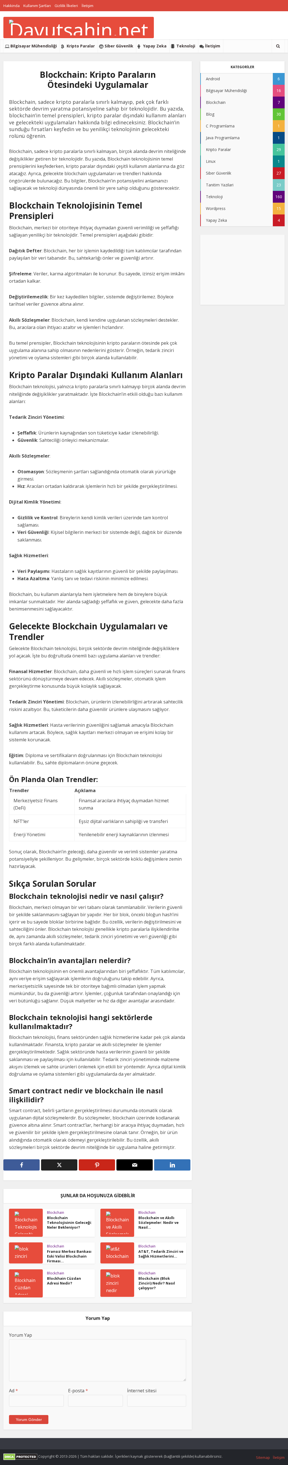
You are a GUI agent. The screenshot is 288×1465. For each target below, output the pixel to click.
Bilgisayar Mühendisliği (33, 46)
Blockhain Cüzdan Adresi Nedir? (64, 1281)
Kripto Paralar (81, 46)
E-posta (78, 1391)
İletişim (87, 5)
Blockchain (55, 1212)
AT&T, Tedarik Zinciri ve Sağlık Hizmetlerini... (160, 1254)
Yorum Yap (20, 1335)
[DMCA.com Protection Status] (20, 1456)
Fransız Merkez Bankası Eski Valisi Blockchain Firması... (69, 1256)
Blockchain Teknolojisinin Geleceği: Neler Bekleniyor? (69, 1222)
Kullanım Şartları (37, 5)
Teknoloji (185, 46)
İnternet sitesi (141, 1391)
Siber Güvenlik (119, 46)
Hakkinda (11, 5)
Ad (13, 1391)
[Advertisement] (242, 270)
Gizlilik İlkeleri (66, 5)
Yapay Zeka (154, 46)
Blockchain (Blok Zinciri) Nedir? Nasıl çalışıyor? (156, 1283)
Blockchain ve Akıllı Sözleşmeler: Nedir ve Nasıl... (158, 1222)
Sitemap (263, 1457)
